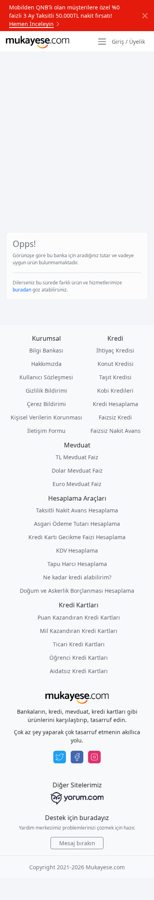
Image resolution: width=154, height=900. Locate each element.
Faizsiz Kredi (115, 417)
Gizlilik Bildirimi (46, 390)
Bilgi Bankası (46, 350)
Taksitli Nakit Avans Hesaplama (77, 510)
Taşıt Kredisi (115, 377)
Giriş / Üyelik (128, 41)
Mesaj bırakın (77, 843)
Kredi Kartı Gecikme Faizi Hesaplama (77, 537)
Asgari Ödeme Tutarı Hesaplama (77, 523)
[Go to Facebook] (77, 757)
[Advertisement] (77, 132)
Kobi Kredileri (115, 390)
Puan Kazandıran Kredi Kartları (79, 617)
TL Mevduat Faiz (77, 457)
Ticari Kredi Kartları (79, 644)
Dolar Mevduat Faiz (77, 470)
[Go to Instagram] (94, 757)
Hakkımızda (46, 363)
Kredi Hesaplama (115, 404)
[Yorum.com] (77, 798)
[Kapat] (145, 16)
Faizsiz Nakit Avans (115, 430)
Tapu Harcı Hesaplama (77, 564)
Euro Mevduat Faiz (77, 484)
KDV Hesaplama (77, 550)
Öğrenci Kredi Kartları (78, 657)
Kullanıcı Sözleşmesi (46, 377)
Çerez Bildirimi (46, 404)
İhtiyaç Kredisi (115, 350)
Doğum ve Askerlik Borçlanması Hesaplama (77, 590)
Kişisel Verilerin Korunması (46, 417)
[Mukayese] (37, 41)
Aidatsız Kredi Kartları (79, 671)
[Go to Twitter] (59, 757)
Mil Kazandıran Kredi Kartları (78, 631)
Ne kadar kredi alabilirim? (77, 577)
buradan (22, 289)
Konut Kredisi (115, 363)
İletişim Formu (46, 430)
